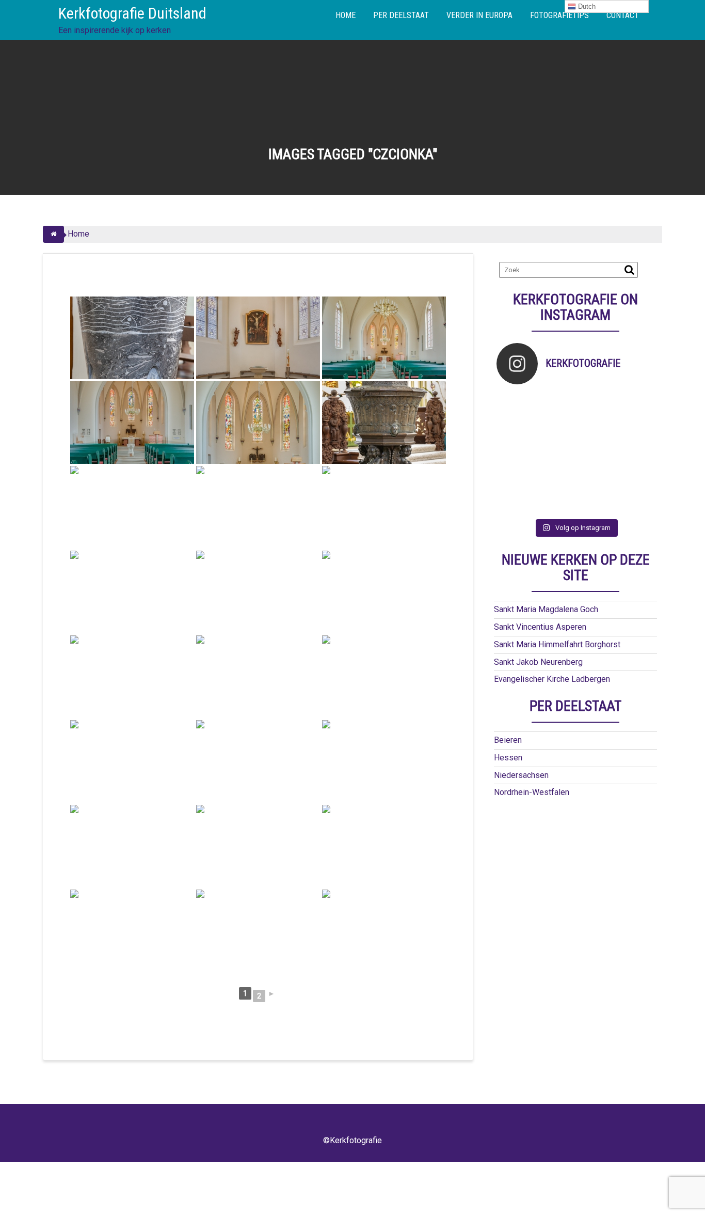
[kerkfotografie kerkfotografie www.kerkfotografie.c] (635, 404)
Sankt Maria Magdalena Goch (546, 609)
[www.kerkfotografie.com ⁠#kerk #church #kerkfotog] (556, 477)
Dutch (586, 6)
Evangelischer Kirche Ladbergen (552, 679)
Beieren (508, 740)
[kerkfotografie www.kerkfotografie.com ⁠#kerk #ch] (516, 428)
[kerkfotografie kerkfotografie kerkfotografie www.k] (516, 404)
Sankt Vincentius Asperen (540, 627)
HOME (345, 15)
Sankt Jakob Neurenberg (538, 662)
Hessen (508, 757)
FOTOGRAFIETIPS (559, 15)
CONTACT (622, 15)
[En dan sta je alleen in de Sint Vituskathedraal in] (595, 452)
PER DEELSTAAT (401, 15)
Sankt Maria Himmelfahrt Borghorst (557, 644)
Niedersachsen (521, 775)
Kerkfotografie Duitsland (132, 13)
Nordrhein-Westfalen (531, 792)
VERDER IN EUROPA (479, 15)
